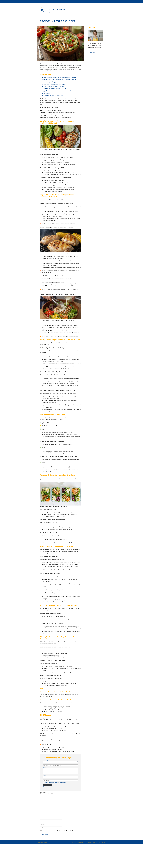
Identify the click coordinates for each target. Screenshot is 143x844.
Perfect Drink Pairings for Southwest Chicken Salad (55, 88)
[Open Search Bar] (49, 12)
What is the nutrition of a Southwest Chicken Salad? (55, 700)
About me (84, 5)
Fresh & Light (57, 5)
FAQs (44, 91)
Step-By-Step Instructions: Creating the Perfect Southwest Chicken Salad (60, 79)
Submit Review (47, 784)
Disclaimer (89, 842)
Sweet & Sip (66, 5)
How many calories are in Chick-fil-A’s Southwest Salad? (57, 691)
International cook (62, 9)
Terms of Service (101, 842)
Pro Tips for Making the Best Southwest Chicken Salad (55, 81)
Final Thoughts (46, 93)
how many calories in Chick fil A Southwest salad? (48, 793)
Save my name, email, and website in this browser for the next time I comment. (59, 830)
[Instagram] (72, 2)
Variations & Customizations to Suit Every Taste (54, 84)
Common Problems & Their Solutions (52, 82)
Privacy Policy (92, 5)
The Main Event (75, 5)
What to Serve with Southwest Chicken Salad (53, 86)
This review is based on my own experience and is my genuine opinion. (55, 782)
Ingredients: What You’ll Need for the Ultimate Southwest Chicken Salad (60, 77)
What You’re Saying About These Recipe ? (53, 95)
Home (50, 5)
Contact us (51, 9)
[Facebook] (70, 2)
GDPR (85, 842)
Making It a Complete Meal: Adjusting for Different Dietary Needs (58, 90)
